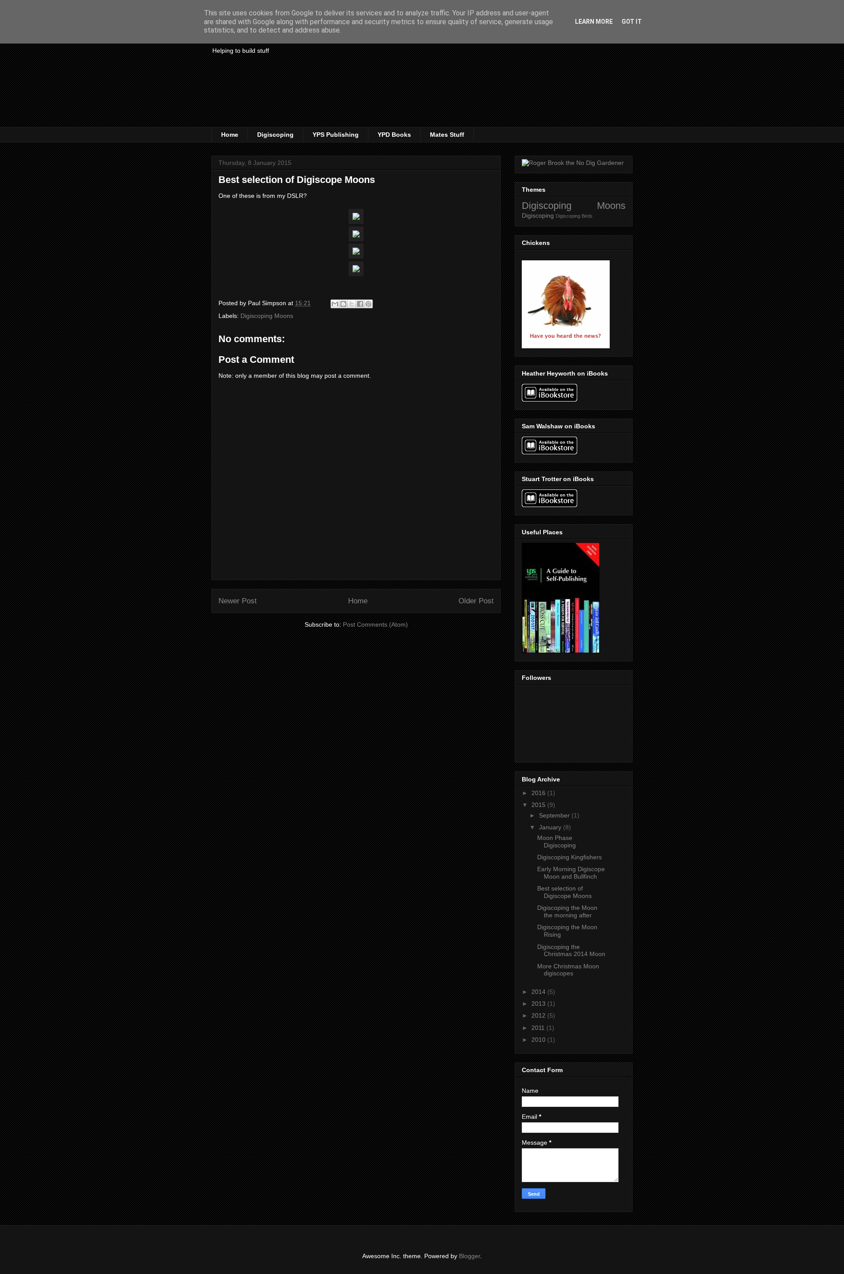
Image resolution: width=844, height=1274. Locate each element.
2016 (539, 792)
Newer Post (237, 601)
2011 (538, 1027)
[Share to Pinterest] (368, 303)
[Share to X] (351, 303)
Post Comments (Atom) (375, 624)
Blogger (469, 1255)
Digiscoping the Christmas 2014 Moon (571, 950)
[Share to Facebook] (360, 303)
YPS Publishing (336, 134)
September (555, 815)
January (551, 827)
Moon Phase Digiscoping (556, 841)
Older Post (476, 601)
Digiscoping (275, 134)
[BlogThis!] (343, 303)
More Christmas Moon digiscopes (568, 970)
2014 (539, 991)
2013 (539, 1003)
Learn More (594, 21)
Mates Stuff (447, 134)
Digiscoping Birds (574, 216)
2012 (539, 1015)
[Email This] (335, 303)
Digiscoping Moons (266, 315)
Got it (632, 21)
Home (229, 134)
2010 (539, 1039)
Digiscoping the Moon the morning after (567, 911)
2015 (539, 804)
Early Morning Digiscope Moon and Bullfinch (571, 872)
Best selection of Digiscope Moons (564, 892)
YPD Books (394, 134)
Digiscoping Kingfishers (569, 857)
